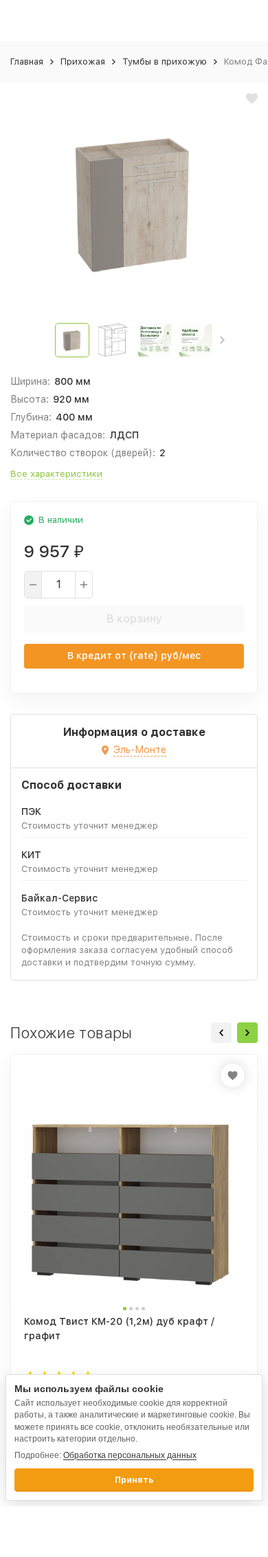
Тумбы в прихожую (164, 61)
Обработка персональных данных (130, 1455)
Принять (134, 1480)
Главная (26, 61)
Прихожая (82, 61)
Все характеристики (56, 474)
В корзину (134, 618)
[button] (222, 340)
